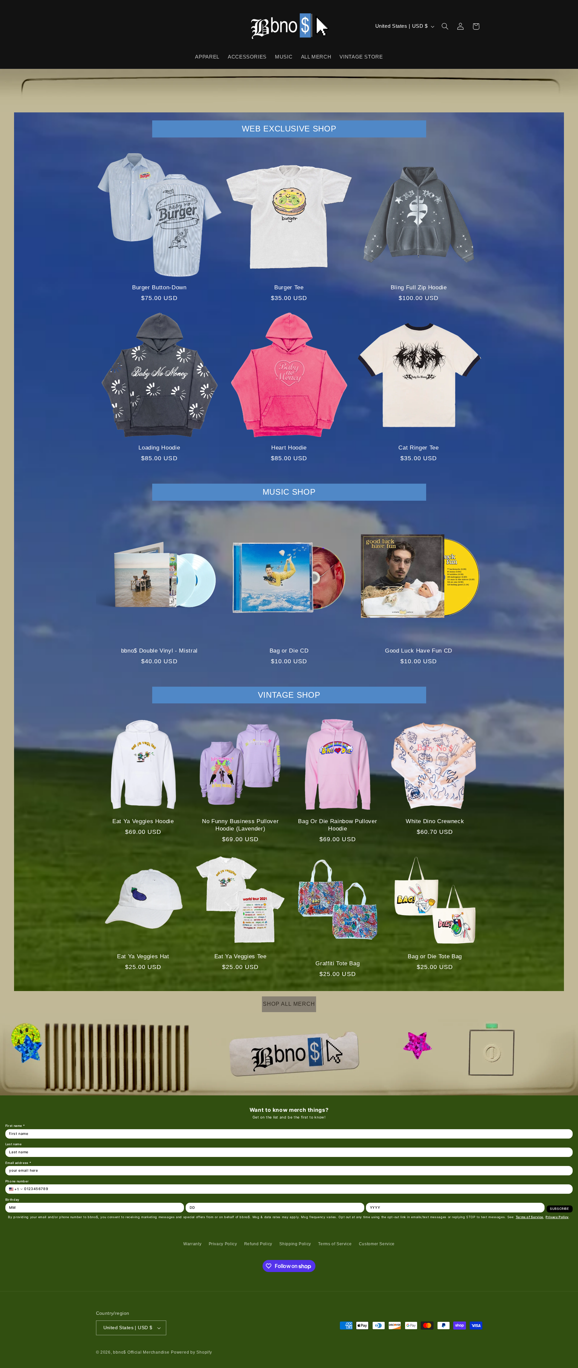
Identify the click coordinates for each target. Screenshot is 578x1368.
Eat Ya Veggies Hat (143, 956)
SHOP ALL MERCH (289, 1004)
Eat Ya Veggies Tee (240, 956)
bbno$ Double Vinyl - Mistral (159, 651)
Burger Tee (289, 287)
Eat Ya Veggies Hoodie (143, 821)
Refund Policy (258, 1244)
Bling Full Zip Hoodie (419, 287)
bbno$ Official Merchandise (141, 1352)
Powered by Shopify (191, 1352)
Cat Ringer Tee (418, 448)
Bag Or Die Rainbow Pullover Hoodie (337, 825)
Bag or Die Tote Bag (435, 956)
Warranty (192, 1244)
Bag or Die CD (289, 651)
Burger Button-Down (159, 287)
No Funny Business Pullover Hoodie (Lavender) (240, 825)
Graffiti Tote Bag (337, 963)
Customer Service (377, 1244)
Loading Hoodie (159, 448)
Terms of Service (335, 1244)
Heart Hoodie (289, 448)
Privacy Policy (223, 1244)
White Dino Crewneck (435, 821)
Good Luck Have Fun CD (418, 651)
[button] (445, 26)
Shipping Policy (295, 1244)
